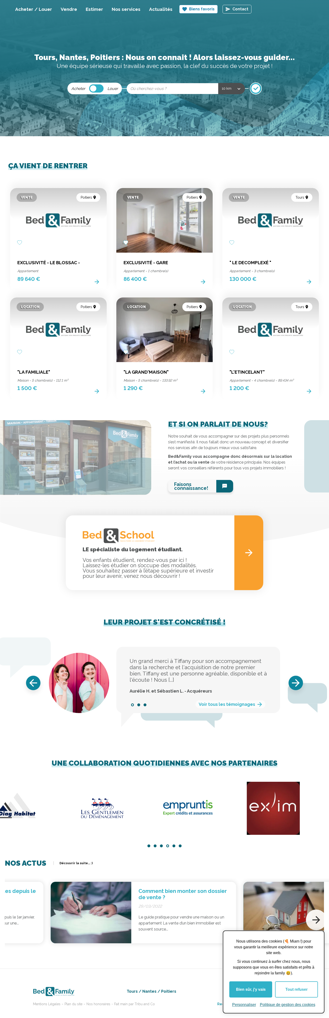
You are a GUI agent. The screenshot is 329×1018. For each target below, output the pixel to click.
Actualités (160, 9)
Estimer (94, 9)
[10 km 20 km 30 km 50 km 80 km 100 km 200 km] (231, 88)
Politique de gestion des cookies (287, 1005)
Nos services (126, 9)
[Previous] (33, 683)
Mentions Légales (46, 1004)
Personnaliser (244, 1005)
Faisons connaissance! (191, 486)
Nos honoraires (98, 1004)
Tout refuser (296, 989)
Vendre (69, 9)
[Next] (296, 683)
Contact (240, 9)
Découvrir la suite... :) (76, 863)
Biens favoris (202, 9)
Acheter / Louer (33, 9)
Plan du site (73, 1004)
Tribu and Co (145, 1004)
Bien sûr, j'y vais (251, 989)
